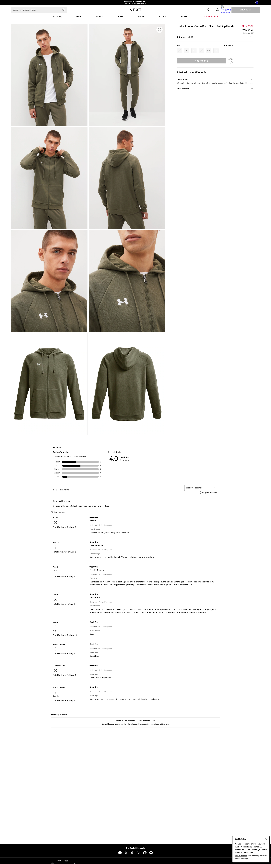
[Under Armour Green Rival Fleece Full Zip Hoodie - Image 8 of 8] (127, 384)
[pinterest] (145, 853)
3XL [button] (216, 50)
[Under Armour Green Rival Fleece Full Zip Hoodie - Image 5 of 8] (49, 281)
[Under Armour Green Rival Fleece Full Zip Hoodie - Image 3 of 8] (49, 178)
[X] (126, 853)
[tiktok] (132, 853)
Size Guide (228, 45)
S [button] (179, 50)
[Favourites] (209, 10)
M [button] (186, 50)
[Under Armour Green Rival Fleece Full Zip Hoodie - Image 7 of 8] (49, 384)
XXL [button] (208, 50)
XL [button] (201, 50)
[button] (215, 79)
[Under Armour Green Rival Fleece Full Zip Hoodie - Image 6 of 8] (127, 281)
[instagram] (139, 853)
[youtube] (151, 853)
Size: (179, 45)
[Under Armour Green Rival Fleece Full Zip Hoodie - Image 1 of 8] (49, 75)
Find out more (241, 856)
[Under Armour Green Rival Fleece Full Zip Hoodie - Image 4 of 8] (127, 178)
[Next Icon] (135, 9)
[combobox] (204, 488)
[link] (218, 10)
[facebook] (120, 853)
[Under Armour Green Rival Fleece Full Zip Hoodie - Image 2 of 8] (127, 75)
